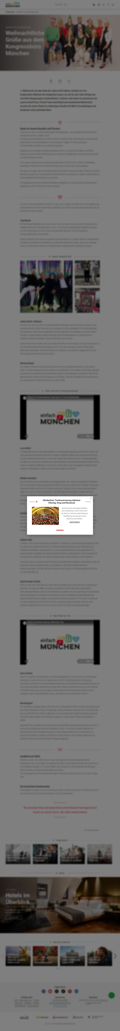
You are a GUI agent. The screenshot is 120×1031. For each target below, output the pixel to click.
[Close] (91, 498)
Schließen (60, 530)
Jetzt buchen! (74, 522)
